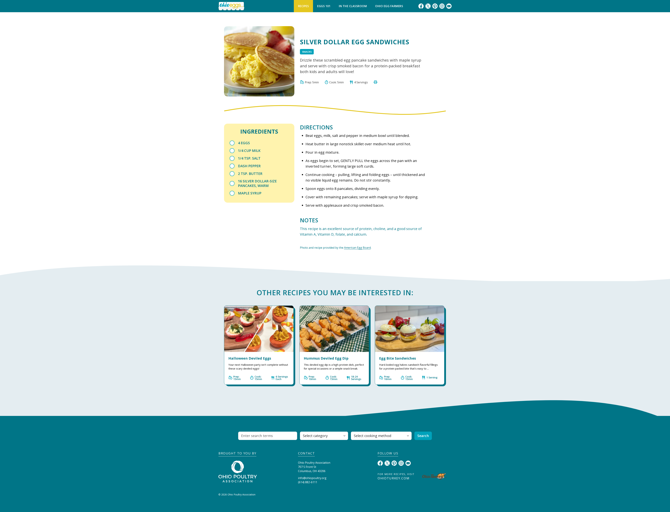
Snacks (307, 51)
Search (423, 435)
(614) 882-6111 (307, 482)
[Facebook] (421, 6)
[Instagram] (442, 6)
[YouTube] (449, 6)
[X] (428, 6)
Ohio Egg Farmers (389, 6)
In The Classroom (353, 6)
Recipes (303, 6)
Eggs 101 (323, 6)
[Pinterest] (435, 6)
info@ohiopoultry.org (312, 478)
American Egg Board (357, 248)
